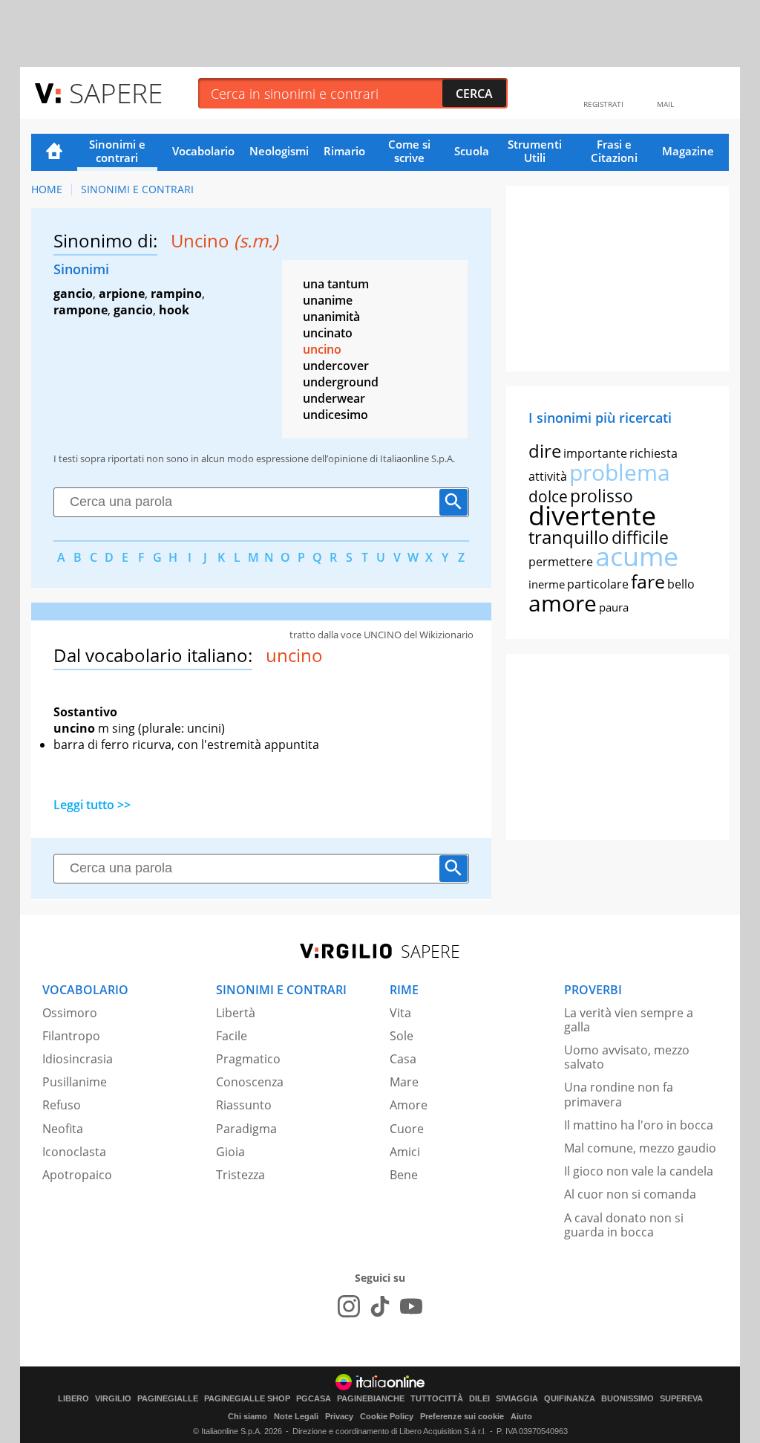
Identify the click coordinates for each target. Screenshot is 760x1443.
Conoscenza (250, 1082)
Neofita (62, 1129)
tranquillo (568, 537)
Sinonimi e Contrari (137, 189)
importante (595, 453)
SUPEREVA (681, 1399)
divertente (592, 515)
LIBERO (73, 1399)
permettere (560, 562)
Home (54, 152)
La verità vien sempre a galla (628, 1020)
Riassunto (244, 1105)
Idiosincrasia (77, 1059)
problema (619, 472)
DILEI (479, 1399)
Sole (401, 1036)
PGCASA (313, 1399)
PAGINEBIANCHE (370, 1399)
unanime (328, 300)
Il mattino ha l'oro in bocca (638, 1125)
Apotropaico (77, 1175)
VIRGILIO (113, 1399)
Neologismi (279, 150)
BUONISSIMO (627, 1399)
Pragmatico (248, 1059)
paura (614, 607)
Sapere (116, 92)
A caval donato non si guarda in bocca (624, 1225)
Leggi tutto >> (92, 805)
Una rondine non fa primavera (618, 1094)
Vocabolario (203, 150)
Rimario (344, 150)
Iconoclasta (74, 1152)
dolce (548, 496)
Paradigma (246, 1129)
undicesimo (335, 414)
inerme (546, 584)
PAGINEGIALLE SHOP (247, 1399)
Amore (409, 1105)
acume (636, 556)
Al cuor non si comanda (630, 1194)
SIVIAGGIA (517, 1399)
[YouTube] (411, 1306)
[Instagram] (348, 1306)
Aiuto (521, 1416)
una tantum (336, 284)
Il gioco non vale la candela (638, 1171)
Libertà (235, 1013)
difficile (640, 537)
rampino (176, 293)
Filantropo (71, 1036)
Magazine (688, 150)
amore (562, 603)
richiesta (653, 453)
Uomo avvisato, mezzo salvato (626, 1057)
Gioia (230, 1152)
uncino (322, 349)
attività (547, 476)
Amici (405, 1152)
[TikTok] (380, 1306)
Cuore (407, 1129)
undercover (336, 365)
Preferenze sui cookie (462, 1416)
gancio (73, 293)
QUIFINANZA (569, 1399)
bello (681, 584)
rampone (80, 310)
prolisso (601, 496)
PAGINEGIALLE (167, 1399)
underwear (334, 398)
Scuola (471, 150)
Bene (404, 1175)
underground (341, 382)
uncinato (328, 333)
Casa (403, 1059)
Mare (404, 1082)
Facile (231, 1036)
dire (544, 450)
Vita (400, 1013)
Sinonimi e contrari (117, 151)
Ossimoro (69, 1013)
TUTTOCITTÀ (436, 1399)
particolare (598, 584)
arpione (122, 293)
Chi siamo (247, 1416)
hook (174, 310)
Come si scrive (409, 151)
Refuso (61, 1105)
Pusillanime (74, 1082)
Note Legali (296, 1416)
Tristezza (240, 1175)
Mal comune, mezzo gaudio (640, 1148)
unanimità (331, 316)
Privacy (339, 1416)
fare (648, 581)
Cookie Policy (386, 1416)
